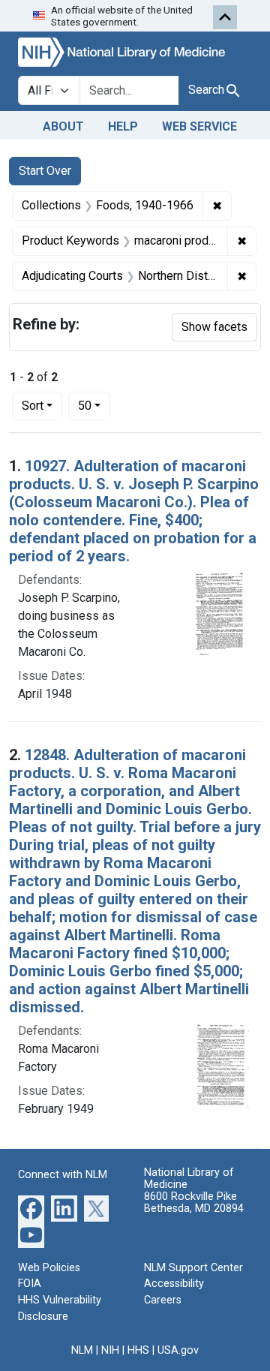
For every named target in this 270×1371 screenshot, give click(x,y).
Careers (163, 1300)
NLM (82, 1350)
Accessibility (174, 1283)
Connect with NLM (62, 1174)
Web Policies (49, 1267)
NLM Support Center (193, 1267)
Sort (33, 405)
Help (123, 126)
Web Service (199, 126)
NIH (110, 1350)
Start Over (45, 171)
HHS (138, 1350)
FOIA (29, 1283)
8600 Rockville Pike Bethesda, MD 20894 (194, 1202)
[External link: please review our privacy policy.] (31, 1207)
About (63, 126)
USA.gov (178, 1350)
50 (94, 405)
